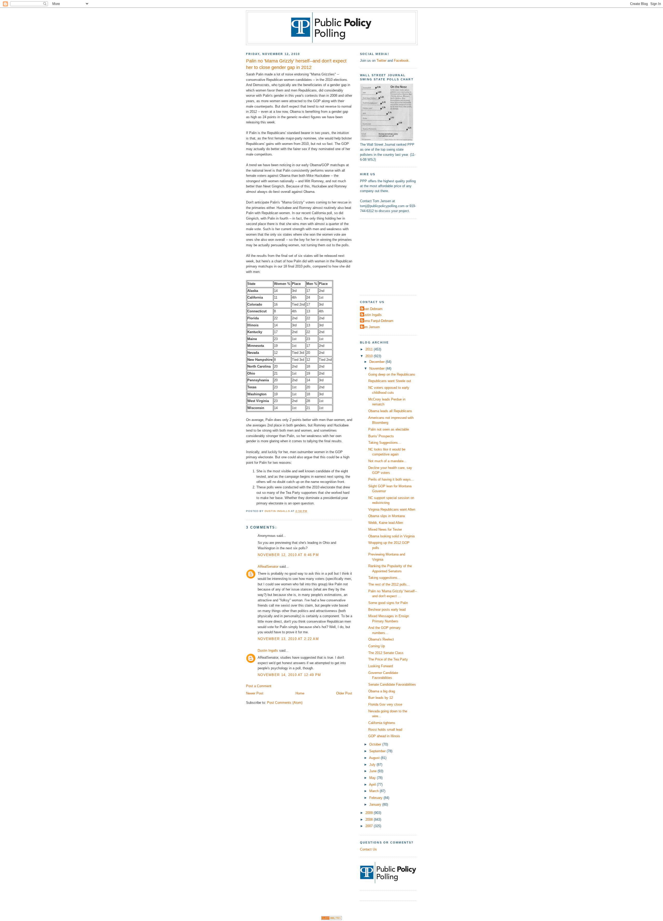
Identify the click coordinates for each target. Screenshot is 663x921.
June (373, 771)
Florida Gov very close (385, 704)
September (378, 751)
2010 (369, 356)
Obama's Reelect (381, 639)
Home (300, 693)
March (374, 791)
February (376, 798)
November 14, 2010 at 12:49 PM (289, 675)
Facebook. (402, 60)
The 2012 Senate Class (385, 653)
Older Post (344, 693)
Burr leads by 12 (380, 698)
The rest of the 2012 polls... (389, 584)
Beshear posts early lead (387, 609)
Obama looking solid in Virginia (391, 536)
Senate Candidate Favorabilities (392, 684)
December (377, 362)
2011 (369, 349)
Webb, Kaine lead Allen (385, 523)
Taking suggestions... (384, 578)
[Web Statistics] (331, 919)
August (375, 758)
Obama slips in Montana (386, 516)
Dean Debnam (372, 309)
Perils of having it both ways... (391, 479)
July (373, 765)
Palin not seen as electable (388, 429)
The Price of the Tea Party (388, 659)
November (377, 368)
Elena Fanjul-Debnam (377, 321)
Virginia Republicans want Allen (391, 509)
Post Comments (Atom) (284, 703)
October (375, 744)
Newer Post (254, 693)
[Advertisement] (392, 256)
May (373, 778)
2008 (369, 819)
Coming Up (376, 646)
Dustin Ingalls (268, 650)
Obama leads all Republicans (390, 411)
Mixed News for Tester (385, 529)
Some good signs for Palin (388, 603)
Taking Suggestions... (384, 443)
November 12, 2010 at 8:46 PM (288, 555)
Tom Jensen (370, 327)
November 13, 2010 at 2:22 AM (288, 639)
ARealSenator (268, 566)
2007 (369, 826)
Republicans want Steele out (389, 381)
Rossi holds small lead (385, 730)
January (375, 804)
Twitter (381, 60)
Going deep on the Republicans (391, 374)
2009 (369, 813)
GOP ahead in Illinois (384, 736)
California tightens (381, 723)
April (373, 784)
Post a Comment (258, 686)
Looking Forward (380, 666)
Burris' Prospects (381, 436)
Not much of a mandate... (387, 461)
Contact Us (368, 849)
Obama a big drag (381, 691)
